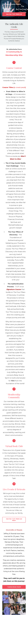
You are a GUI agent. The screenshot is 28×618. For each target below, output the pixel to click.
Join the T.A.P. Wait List (14, 14)
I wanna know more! (14, 587)
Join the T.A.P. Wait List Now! (14, 519)
